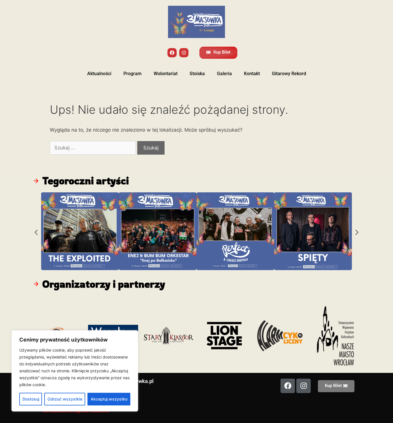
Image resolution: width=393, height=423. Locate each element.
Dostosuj (30, 399)
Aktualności (99, 73)
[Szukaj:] (93, 148)
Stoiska (197, 73)
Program (132, 73)
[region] (75, 370)
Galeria (224, 73)
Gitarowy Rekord (289, 73)
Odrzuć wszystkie (64, 399)
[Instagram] (183, 52)
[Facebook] (172, 52)
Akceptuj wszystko (109, 399)
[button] (36, 232)
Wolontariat (166, 73)
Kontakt (252, 73)
